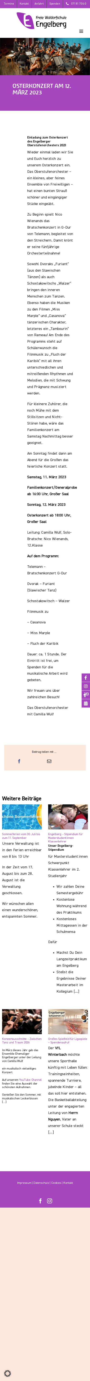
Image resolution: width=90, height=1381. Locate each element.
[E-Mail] (49, 761)
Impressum (24, 1182)
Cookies (56, 1182)
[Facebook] (19, 761)
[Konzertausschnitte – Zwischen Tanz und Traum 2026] (22, 1021)
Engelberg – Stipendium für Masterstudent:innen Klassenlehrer (65, 838)
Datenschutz (41, 1182)
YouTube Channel (30, 1079)
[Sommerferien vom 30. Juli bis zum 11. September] (22, 816)
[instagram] (49, 1200)
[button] (7, 1373)
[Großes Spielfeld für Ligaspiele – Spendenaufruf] (68, 1021)
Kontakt (68, 1182)
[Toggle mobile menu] (81, 31)
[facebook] (40, 1200)
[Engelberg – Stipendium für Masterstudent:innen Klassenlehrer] (68, 816)
